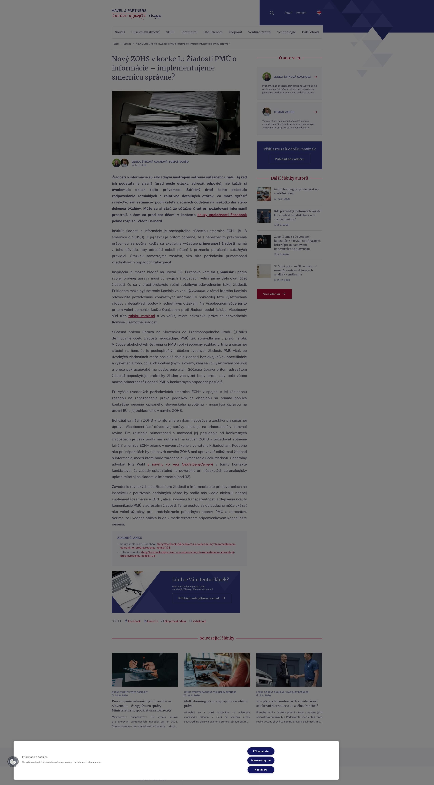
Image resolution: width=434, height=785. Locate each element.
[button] (13, 761)
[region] (176, 760)
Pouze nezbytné (261, 760)
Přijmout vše (261, 751)
